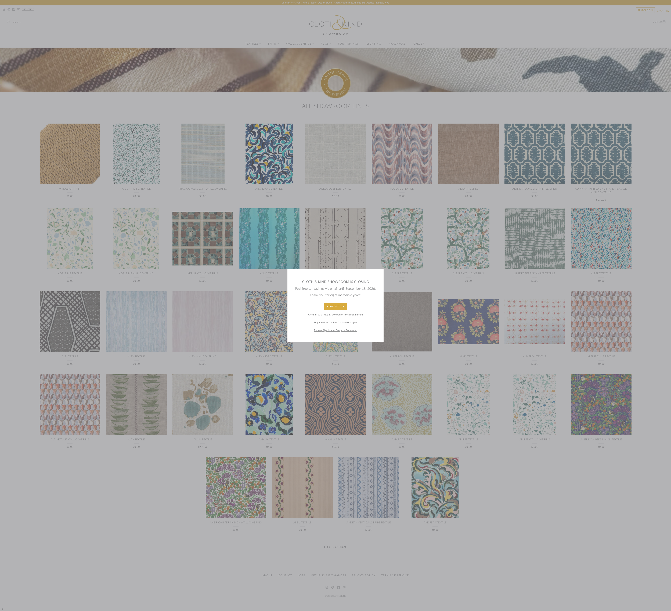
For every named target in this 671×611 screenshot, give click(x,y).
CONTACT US (335, 306)
